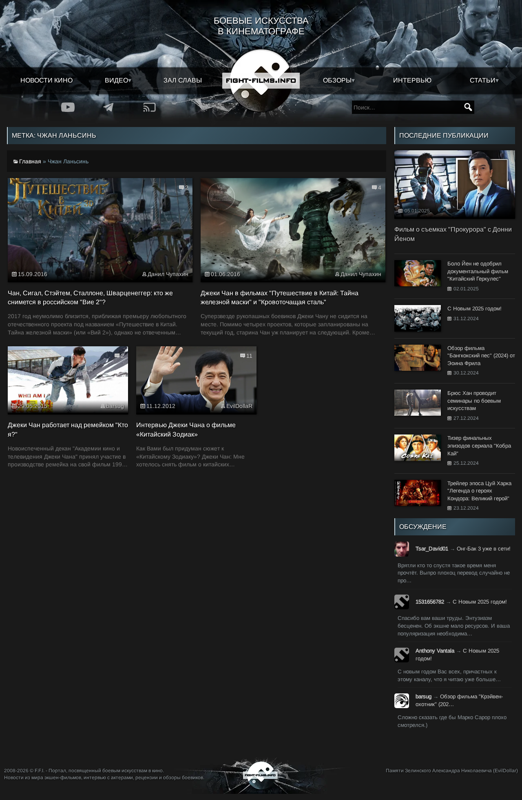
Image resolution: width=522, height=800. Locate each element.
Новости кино (46, 80)
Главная (30, 161)
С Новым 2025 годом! (480, 602)
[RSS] (149, 107)
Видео (116, 80)
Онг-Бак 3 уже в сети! (484, 549)
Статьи (482, 80)
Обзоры (337, 80)
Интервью (412, 80)
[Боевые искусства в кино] (261, 80)
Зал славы (183, 80)
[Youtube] (68, 107)
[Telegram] (108, 107)
